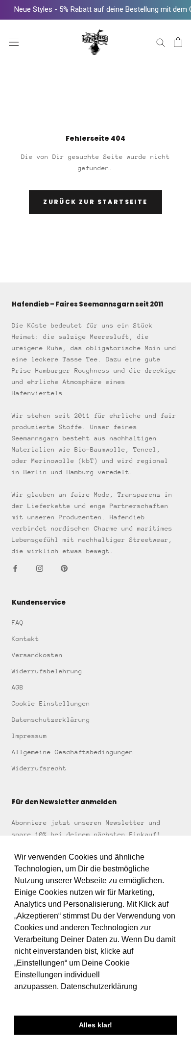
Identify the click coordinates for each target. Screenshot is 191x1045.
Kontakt (25, 638)
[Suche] (160, 42)
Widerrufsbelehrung (47, 671)
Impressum (29, 735)
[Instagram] (39, 567)
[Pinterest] (64, 567)
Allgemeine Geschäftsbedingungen (72, 752)
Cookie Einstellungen (51, 703)
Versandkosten (37, 655)
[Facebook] (15, 567)
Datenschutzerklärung (51, 719)
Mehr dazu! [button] (35, 999)
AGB (18, 687)
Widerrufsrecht (39, 768)
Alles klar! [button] (95, 1025)
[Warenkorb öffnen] (178, 42)
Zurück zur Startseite (95, 202)
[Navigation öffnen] (14, 42)
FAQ (18, 622)
